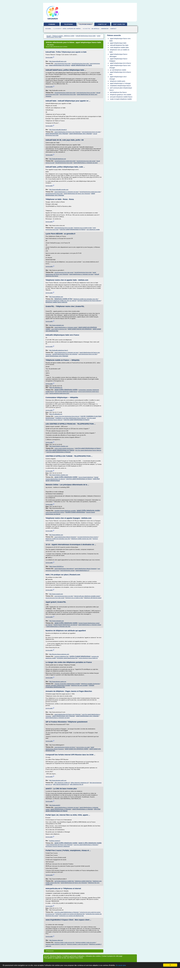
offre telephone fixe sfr (76, 784)
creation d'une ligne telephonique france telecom (66, 416)
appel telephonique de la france (59, 65)
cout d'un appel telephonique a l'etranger (58, 452)
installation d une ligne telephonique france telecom (70, 418)
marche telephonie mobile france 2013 (59, 393)
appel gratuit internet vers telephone (80, 329)
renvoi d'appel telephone (85, 477)
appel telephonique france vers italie (86, 92)
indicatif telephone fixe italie (119, 45)
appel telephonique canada (67, 570)
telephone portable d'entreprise (90, 683)
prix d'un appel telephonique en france (60, 450)
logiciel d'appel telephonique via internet (65, 624)
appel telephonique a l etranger (82, 809)
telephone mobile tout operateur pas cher (85, 299)
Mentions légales (55, 956)
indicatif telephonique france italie (80, 63)
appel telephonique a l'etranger (61, 809)
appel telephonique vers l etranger (80, 133)
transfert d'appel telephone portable (65, 510)
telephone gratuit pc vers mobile (120, 94)
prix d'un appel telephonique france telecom (88, 450)
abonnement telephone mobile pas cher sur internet (61, 300)
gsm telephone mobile (93, 229)
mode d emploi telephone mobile (121, 99)
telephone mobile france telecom (56, 302)
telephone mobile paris (117, 81)
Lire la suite (49, 57)
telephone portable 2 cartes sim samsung (77, 944)
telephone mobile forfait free (83, 881)
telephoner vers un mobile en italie (83, 227)
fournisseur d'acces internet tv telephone (58, 846)
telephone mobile (85, 24)
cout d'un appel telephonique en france (72, 229)
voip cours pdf (119, 24)
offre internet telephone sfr (61, 784)
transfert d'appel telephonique (75, 512)
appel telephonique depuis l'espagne (65, 537)
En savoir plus (121, 965)
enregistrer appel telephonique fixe (67, 658)
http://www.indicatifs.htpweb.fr (58, 129)
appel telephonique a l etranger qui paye (86, 162)
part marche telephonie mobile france (66, 391)
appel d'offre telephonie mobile (66, 390)
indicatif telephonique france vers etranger (64, 354)
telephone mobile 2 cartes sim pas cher (65, 942)
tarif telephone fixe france (118, 92)
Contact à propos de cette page (112, 956)
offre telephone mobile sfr (62, 782)
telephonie (68, 24)
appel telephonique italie (118, 43)
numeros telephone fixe (61, 656)
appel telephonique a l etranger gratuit (66, 327)
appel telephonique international (64, 568)
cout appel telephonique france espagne (87, 537)
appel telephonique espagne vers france (65, 747)
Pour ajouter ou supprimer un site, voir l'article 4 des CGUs (63, 958)
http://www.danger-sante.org (57, 681)
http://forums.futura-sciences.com (59, 654)
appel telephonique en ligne (81, 65)
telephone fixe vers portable (79, 685)
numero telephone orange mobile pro (88, 658)
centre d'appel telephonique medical (55, 512)
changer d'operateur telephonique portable (67, 683)
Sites (64, 28)
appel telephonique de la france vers (120, 73)
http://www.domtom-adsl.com (57, 780)
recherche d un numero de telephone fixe (71, 915)
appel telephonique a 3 (82, 570)
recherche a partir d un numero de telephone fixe (70, 914)
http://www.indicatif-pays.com (57, 61)
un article (95, 28)
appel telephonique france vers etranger (120, 66)
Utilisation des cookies (93, 956)
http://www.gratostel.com (56, 325)
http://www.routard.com (56, 594)
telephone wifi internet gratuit (92, 598)
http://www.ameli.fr (54, 805)
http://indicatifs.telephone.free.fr (58, 350)
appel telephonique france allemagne (118, 55)
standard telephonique (52, 25)
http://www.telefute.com (56, 296)
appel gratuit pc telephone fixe (59, 329)
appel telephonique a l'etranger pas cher (58, 626)
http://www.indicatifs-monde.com (58, 189)
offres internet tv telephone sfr (80, 782)
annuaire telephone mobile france (121, 97)
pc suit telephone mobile (118, 70)
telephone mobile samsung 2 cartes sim (56, 944)
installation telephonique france (120, 85)
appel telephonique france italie (62, 63)
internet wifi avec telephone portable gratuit (87, 596)
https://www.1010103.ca (56, 566)
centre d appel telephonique (80, 656)
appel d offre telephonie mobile (90, 843)
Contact (113, 28)
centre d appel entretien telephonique (64, 448)
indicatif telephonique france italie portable (86, 161)
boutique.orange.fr (54, 840)
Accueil (48, 28)
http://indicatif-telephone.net (57, 158)
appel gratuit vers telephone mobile (76, 749)
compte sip (102, 24)
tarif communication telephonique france (121, 89)
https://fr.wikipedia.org (55, 387)
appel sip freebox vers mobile (83, 747)
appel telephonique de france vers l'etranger (67, 132)
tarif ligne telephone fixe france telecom (89, 300)
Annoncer (104, 28)
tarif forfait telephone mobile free (64, 881)
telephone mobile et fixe (63, 299)
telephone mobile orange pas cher (81, 538)
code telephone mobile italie (119, 47)
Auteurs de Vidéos (74, 28)
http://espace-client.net (56, 940)
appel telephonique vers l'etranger (57, 133)
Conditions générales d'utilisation (73, 956)
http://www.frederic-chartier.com (58, 446)
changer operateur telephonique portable (58, 685)
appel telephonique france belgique (118, 60)
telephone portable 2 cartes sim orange (86, 942)
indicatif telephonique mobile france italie (65, 92)
